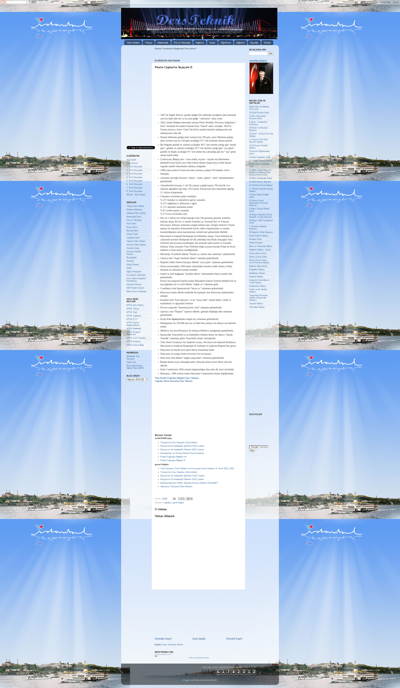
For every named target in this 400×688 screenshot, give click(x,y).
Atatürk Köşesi (256, 243)
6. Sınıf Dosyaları (134, 184)
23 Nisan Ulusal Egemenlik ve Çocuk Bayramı (258, 203)
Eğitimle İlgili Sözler (258, 266)
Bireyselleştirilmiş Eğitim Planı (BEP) (135, 367)
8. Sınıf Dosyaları (134, 191)
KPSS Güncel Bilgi (135, 345)
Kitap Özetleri (133, 265)
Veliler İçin (131, 362)
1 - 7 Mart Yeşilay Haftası (260, 161)
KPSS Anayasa (134, 341)
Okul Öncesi (132, 163)
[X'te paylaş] (185, 498)
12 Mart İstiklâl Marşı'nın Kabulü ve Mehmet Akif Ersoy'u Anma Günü (260, 172)
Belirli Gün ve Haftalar (136, 291)
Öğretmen (226, 42)
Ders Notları (133, 42)
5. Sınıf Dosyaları (134, 181)
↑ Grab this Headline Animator (198, 658)
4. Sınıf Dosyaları (134, 177)
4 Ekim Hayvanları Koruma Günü (257, 117)
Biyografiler (132, 258)
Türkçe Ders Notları (135, 206)
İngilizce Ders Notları (136, 241)
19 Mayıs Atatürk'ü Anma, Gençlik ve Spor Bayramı (260, 216)
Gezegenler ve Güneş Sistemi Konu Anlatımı (182, 453)
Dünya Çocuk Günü (258, 257)
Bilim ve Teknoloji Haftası (260, 246)
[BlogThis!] (182, 498)
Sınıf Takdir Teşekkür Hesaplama (136, 279)
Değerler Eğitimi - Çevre (260, 250)
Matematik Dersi (134, 217)
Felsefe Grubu (133, 248)
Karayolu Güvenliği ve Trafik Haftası (259, 281)
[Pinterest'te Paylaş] (191, 498)
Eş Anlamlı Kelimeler (136, 275)
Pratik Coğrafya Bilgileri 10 (173, 456)
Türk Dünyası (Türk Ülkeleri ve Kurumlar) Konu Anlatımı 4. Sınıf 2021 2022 (197, 468)
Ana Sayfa (198, 638)
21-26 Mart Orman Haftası (261, 185)
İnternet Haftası (256, 277)
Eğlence (240, 42)
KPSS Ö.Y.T (132, 319)
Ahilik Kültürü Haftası (258, 236)
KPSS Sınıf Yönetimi (136, 338)
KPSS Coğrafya (134, 316)
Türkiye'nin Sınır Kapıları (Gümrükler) (178, 442)
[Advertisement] (178, 91)
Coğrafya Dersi (133, 238)
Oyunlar (254, 42)
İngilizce (200, 42)
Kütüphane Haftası (257, 286)
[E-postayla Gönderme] (174, 499)
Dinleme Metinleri (134, 210)
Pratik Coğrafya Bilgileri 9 (172, 460)
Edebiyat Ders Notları (136, 213)
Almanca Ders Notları (136, 245)
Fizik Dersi (131, 224)
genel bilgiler (178, 503)
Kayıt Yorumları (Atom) (172, 645)
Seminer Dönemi (134, 284)
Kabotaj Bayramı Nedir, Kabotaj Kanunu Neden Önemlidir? (189, 483)
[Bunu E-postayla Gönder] (179, 498)
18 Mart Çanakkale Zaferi (260, 178)
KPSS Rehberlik (134, 329)
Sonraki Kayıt (163, 638)
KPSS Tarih (132, 312)
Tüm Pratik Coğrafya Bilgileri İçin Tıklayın (177, 378)
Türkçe (148, 42)
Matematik (163, 42)
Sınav (212, 42)
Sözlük (267, 42)
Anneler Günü (255, 239)
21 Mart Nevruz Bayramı (260, 182)
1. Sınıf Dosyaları (134, 167)
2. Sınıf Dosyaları (134, 170)
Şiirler (129, 268)
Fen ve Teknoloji (182, 42)
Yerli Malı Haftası (257, 307)
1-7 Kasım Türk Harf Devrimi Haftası (258, 141)
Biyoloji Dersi (132, 231)
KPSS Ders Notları (135, 305)
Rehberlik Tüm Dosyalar (133, 357)
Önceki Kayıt (234, 638)
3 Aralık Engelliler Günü (259, 157)
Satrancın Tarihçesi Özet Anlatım (176, 486)
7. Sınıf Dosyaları (134, 188)
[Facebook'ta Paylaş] (188, 498)
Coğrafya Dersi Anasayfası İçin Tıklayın (173, 381)
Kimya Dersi (132, 227)
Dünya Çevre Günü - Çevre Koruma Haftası (259, 261)
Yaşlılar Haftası (256, 304)
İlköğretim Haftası (257, 273)
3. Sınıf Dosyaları (134, 174)
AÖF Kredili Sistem (135, 288)
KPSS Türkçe (133, 309)
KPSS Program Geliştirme (133, 333)
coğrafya (167, 503)
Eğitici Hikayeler (134, 272)
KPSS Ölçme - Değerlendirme (133, 324)
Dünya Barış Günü (257, 253)
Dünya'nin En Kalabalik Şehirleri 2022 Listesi (182, 446)
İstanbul (130, 261)
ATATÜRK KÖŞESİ (258, 61)
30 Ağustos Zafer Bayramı (261, 232)
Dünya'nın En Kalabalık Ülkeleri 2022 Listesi (182, 449)
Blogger (186, 680)
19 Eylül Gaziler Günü (259, 113)
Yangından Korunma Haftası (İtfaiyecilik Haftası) (258, 297)
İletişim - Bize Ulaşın (136, 195)
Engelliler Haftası (257, 270)
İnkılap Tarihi (132, 234)
